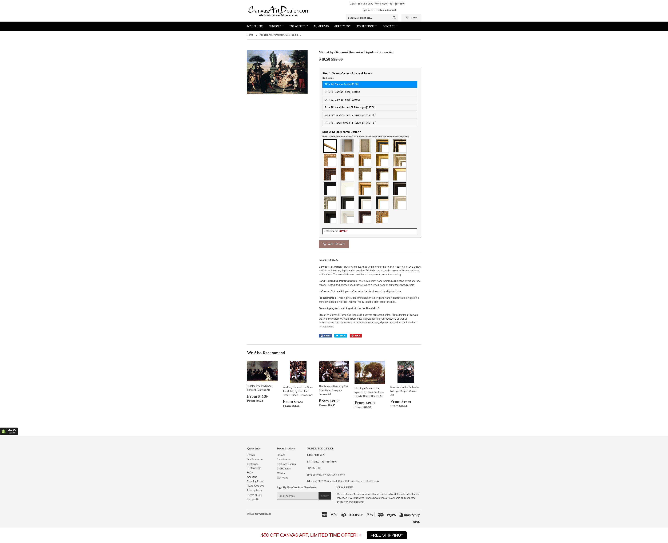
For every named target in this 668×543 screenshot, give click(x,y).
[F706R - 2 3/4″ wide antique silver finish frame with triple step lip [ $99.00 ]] (400, 202)
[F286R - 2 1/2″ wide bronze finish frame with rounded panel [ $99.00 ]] (382, 174)
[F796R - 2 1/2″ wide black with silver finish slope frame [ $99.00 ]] (365, 202)
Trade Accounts (255, 486)
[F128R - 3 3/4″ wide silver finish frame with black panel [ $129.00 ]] (400, 145)
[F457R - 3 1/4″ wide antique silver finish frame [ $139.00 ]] (382, 188)
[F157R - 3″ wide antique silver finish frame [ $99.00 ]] (400, 160)
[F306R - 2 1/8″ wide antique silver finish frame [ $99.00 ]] (365, 174)
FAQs (250, 472)
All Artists (321, 26)
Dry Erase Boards (286, 464)
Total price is (335, 231)
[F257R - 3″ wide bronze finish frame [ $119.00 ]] (365, 160)
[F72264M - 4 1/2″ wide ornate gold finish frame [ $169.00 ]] (382, 217)
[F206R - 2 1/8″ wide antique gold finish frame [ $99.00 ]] (347, 174)
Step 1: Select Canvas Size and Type (347, 75)
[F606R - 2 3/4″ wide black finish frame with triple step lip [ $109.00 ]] (347, 202)
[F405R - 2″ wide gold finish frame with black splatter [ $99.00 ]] (400, 174)
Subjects (275, 26)
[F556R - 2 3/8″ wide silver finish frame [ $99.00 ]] (330, 202)
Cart (414, 17)
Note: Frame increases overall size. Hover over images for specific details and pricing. (366, 136)
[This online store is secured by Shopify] (9, 434)
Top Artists (297, 26)
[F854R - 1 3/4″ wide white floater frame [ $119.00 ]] (347, 217)
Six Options (328, 78)
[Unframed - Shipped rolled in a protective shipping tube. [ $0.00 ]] (330, 145)
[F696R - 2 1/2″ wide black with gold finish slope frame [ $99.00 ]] (382, 202)
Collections (366, 26)
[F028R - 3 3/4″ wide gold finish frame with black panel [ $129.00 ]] (382, 145)
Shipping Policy (255, 481)
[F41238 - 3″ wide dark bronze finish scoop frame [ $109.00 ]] (365, 217)
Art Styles (341, 26)
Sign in (366, 10)
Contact (389, 26)
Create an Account (385, 10)
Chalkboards (284, 468)
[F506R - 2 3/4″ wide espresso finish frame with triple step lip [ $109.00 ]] (400, 188)
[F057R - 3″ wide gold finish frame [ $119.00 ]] (382, 160)
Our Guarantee (255, 459)
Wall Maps (282, 477)
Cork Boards (283, 459)
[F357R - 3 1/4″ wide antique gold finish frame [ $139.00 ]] (365, 188)
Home (250, 35)
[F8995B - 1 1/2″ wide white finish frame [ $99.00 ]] (347, 188)
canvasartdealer (263, 514)
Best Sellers (255, 26)
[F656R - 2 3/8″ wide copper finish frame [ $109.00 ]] (347, 160)
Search (251, 455)
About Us (252, 477)
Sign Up (325, 496)
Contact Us (253, 499)
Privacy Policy (254, 490)
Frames (281, 455)
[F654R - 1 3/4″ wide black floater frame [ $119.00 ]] (330, 217)
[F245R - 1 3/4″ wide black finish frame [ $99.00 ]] (330, 188)
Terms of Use (254, 495)
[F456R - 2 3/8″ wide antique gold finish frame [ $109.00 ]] (330, 160)
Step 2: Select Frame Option (366, 134)
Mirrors (281, 473)
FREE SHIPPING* (387, 535)
